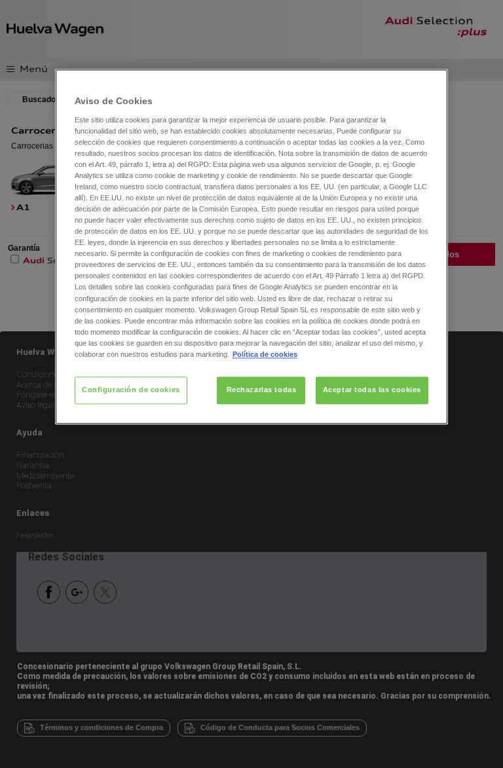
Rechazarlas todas (262, 389)
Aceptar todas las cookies (372, 389)
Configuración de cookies (131, 389)
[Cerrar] (429, 84)
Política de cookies (265, 354)
